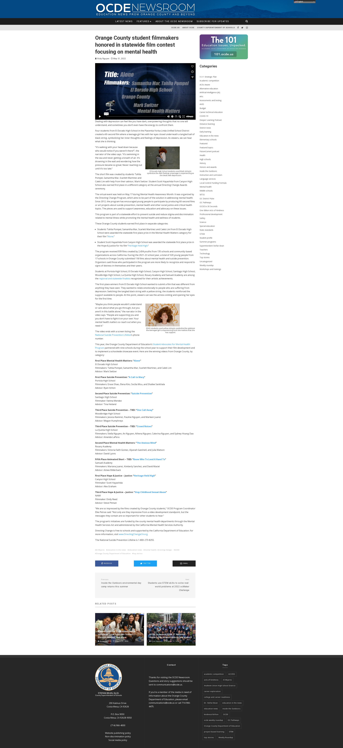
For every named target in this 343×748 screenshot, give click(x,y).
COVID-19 (204, 116)
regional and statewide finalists (114, 278)
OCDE (177, 550)
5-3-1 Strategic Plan (208, 76)
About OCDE (188, 28)
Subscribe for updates (213, 21)
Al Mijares (100, 550)
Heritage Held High (138, 245)
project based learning (214, 732)
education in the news (116, 550)
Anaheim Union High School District (219, 685)
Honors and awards (208, 167)
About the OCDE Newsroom (174, 21)
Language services (208, 179)
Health (202, 155)
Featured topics (206, 147)
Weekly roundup (207, 265)
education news (135, 550)
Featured (143, 21)
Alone (110, 236)
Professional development (211, 214)
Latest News (124, 21)
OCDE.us (175, 28)
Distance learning (207, 124)
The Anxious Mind (146, 442)
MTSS (202, 194)
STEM (202, 234)
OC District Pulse (207, 198)
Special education (207, 226)
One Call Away (144, 410)
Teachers (204, 249)
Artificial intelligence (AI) (210, 92)
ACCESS (231, 674)
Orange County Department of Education (113, 553)
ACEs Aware (205, 84)
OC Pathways (205, 202)
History (203, 163)
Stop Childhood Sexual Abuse (150, 492)
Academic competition (209, 80)
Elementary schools (208, 139)
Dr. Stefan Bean (211, 703)
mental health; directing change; (158, 550)
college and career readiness (217, 697)
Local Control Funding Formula (213, 183)
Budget (203, 108)
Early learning (205, 131)
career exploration (212, 691)
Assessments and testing (210, 100)
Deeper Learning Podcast (211, 120)
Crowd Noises (144, 426)
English (300, 2)
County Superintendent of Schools (216, 28)
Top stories (205, 257)
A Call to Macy (136, 377)
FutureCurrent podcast (209, 151)
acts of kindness (211, 680)
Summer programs (208, 241)
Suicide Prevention (142, 393)
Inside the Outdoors (208, 171)
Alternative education (209, 88)
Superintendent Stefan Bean (212, 245)
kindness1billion (211, 714)
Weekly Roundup (226, 737)
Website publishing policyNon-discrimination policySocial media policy (118, 737)
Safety (202, 218)
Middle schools (206, 190)
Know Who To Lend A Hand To (149, 459)
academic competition (214, 674)
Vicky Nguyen (103, 58)
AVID (202, 104)
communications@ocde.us (169, 684)
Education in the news (209, 135)
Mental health (206, 186)
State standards (206, 230)
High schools (205, 159)
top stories (137, 553)
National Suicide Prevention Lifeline (113, 334)
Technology (205, 253)
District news (205, 128)
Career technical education (211, 112)
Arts (201, 96)
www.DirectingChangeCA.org (133, 534)
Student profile (206, 238)
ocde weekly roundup (213, 720)
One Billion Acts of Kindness (212, 210)
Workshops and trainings (210, 269)
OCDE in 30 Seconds (208, 206)
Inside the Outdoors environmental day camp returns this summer (121, 583)
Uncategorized (206, 261)
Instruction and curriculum (211, 175)
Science (203, 222)
